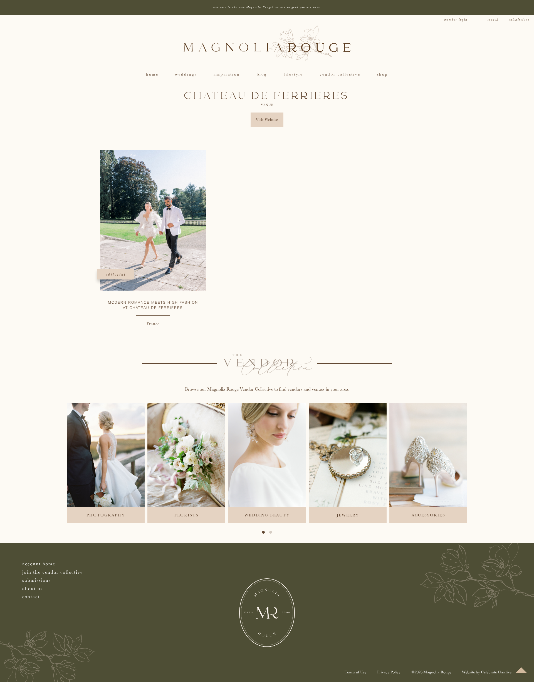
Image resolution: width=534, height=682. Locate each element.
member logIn (456, 20)
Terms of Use (355, 671)
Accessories (428, 515)
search (493, 20)
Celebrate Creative (496, 671)
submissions (519, 20)
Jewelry (348, 515)
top (521, 670)
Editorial (116, 274)
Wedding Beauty (267, 515)
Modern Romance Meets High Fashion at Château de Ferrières (153, 305)
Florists (186, 515)
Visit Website (267, 119)
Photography (105, 515)
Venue (267, 105)
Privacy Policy (388, 671)
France (153, 323)
